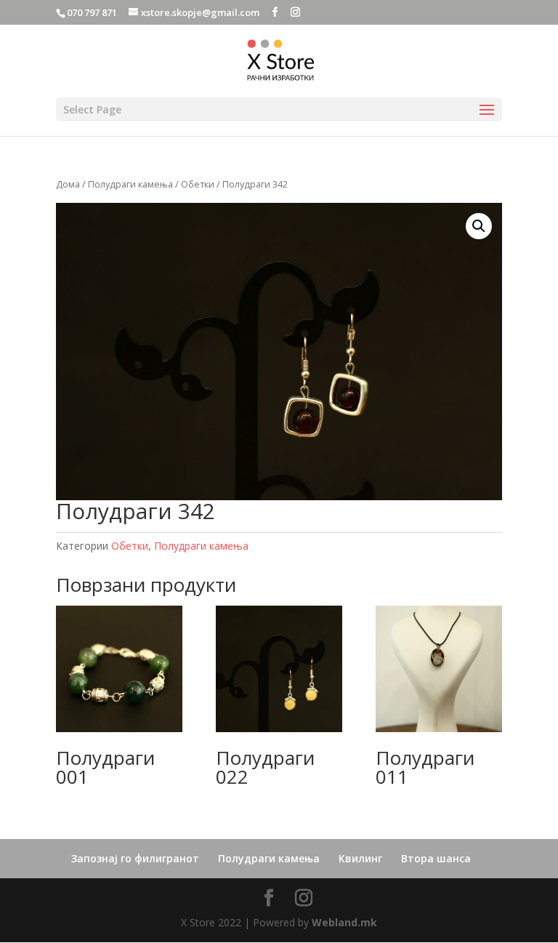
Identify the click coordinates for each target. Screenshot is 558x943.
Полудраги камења (130, 183)
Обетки (197, 183)
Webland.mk (344, 922)
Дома (68, 183)
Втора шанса (436, 858)
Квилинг (360, 858)
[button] (479, 226)
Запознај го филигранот (135, 858)
